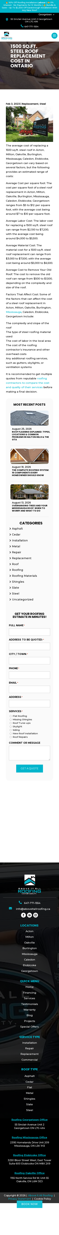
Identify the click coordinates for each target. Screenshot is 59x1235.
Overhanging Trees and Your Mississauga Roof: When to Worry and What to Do (29, 508)
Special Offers (29, 1026)
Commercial (29, 1059)
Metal (16, 546)
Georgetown (45, 15)
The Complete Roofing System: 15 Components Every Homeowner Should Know (30, 473)
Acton (29, 931)
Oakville (29, 942)
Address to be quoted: (26, 639)
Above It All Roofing (40, 1195)
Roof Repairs (20, 736)
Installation (20, 540)
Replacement (30, 104)
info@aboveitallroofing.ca (33, 908)
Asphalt (17, 528)
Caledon (29, 959)
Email (13, 682)
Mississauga (13, 311)
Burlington (29, 948)
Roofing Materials (24, 576)
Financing (29, 992)
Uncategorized (22, 599)
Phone (14, 668)
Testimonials (29, 1004)
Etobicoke (29, 965)
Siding (16, 729)
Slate (15, 587)
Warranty (29, 1009)
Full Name (17, 625)
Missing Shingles (22, 719)
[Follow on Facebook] (23, 915)
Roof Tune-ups (22, 723)
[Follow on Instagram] (35, 915)
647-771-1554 (31, 26)
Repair (16, 552)
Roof (15, 564)
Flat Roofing (20, 716)
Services (29, 998)
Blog (29, 1015)
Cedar (16, 534)
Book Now (29, 1204)
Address (15, 697)
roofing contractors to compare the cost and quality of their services (27, 383)
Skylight (17, 726)
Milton (29, 936)
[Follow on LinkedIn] (29, 915)
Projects (29, 1021)
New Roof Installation (25, 733)
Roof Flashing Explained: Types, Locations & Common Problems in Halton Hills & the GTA (31, 435)
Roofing (17, 570)
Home (29, 986)
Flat (29, 1087)
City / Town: (18, 654)
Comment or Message (24, 742)
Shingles (18, 581)
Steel (43, 104)
